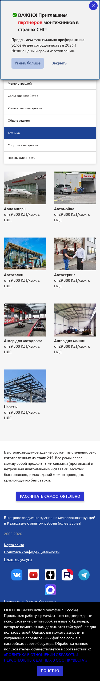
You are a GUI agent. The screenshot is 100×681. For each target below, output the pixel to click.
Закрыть (59, 63)
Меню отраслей (20, 83)
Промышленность (21, 157)
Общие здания (19, 120)
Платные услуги (18, 559)
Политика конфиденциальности (31, 552)
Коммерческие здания (25, 108)
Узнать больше (28, 63)
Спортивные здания (23, 145)
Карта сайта (14, 545)
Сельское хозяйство (23, 95)
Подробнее (20, 228)
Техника (14, 133)
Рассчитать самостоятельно (50, 496)
